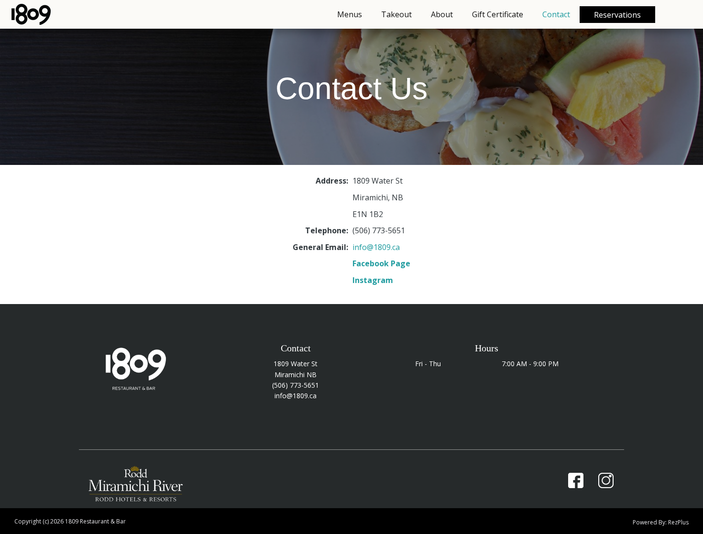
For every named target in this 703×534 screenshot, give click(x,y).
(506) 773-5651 (295, 385)
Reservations (617, 15)
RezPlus (678, 522)
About (442, 14)
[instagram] (606, 480)
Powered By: (650, 522)
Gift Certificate (497, 14)
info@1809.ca (376, 247)
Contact (556, 14)
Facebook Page (381, 263)
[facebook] (576, 480)
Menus (349, 14)
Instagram (372, 280)
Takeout (396, 14)
